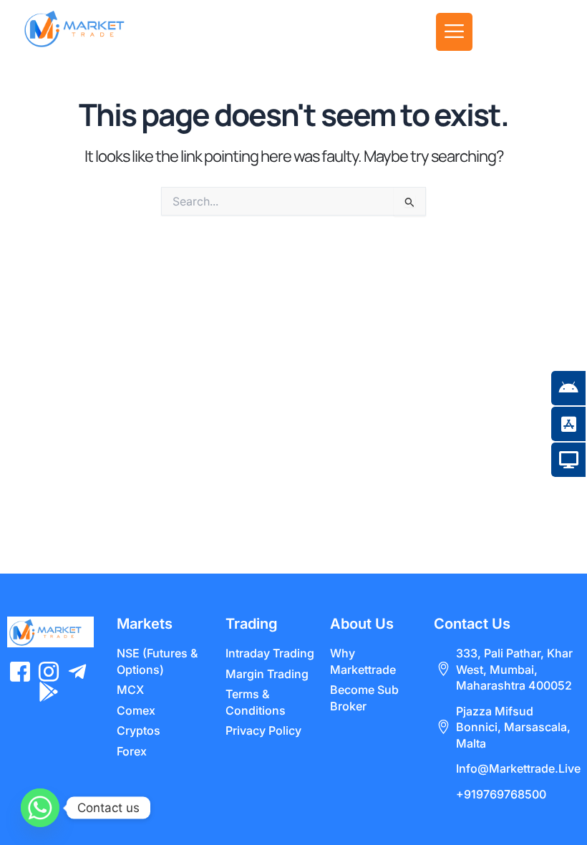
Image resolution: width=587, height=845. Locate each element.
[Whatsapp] (40, 807)
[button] (454, 32)
